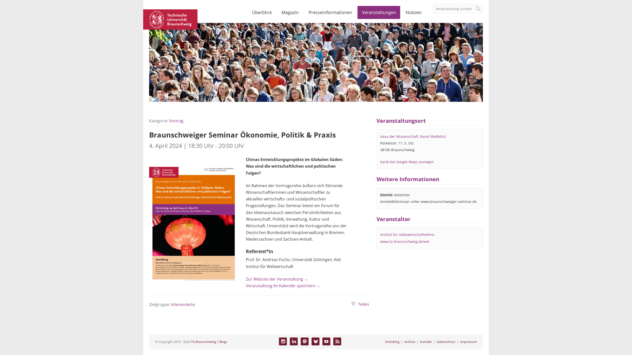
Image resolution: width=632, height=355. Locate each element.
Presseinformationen (330, 12)
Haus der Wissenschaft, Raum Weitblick (413, 136)
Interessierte (183, 304)
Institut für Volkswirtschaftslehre (407, 234)
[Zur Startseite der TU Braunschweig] (170, 19)
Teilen (363, 304)
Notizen (414, 12)
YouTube (326, 341)
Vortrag (176, 121)
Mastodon (305, 341)
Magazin (290, 12)
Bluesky (315, 341)
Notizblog (392, 341)
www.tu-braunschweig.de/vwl (404, 241)
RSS (337, 341)
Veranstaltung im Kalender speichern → (283, 285)
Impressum (468, 341)
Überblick (262, 12)
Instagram (283, 341)
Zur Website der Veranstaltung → (277, 279)
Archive (409, 341)
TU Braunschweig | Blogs (209, 341)
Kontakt (426, 341)
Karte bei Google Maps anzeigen (407, 162)
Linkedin (294, 341)
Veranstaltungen (379, 12)
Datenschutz (446, 341)
